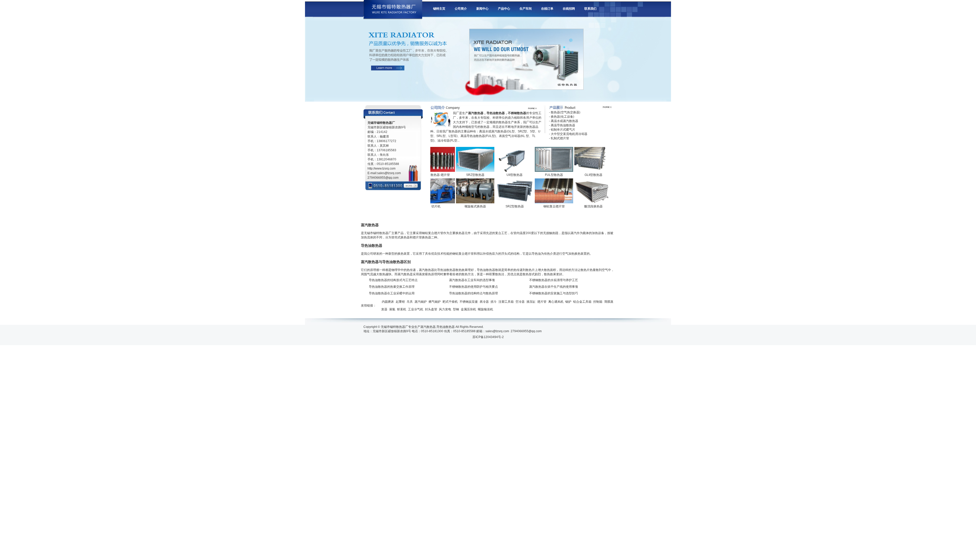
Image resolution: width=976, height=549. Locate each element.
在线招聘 (569, 8)
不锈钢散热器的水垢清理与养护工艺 (553, 280)
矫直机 (401, 309)
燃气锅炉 (435, 301)
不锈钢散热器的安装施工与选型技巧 (553, 293)
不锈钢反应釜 (469, 301)
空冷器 (520, 301)
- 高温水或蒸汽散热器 (563, 121)
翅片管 (541, 301)
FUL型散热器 (541, 175)
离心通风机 (555, 301)
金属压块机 (468, 309)
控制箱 (597, 301)
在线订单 (547, 8)
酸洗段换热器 (580, 206)
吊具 (410, 301)
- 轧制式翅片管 (559, 138)
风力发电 (445, 309)
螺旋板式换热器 (462, 206)
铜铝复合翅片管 (541, 206)
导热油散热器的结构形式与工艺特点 (393, 280)
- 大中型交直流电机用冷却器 (568, 134)
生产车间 (526, 8)
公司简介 (461, 8)
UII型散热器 (502, 175)
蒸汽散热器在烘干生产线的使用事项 (553, 286)
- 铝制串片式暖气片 (562, 129)
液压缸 (531, 301)
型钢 (456, 309)
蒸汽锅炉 (421, 301)
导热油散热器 (445, 327)
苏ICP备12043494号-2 (488, 337)
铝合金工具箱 (582, 301)
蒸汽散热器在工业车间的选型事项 (472, 280)
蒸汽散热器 (428, 327)
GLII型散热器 (580, 175)
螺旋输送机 (485, 309)
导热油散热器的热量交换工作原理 (392, 286)
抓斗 (494, 301)
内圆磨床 (388, 301)
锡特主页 (439, 8)
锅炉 (568, 301)
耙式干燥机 (450, 301)
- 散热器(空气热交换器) (564, 112)
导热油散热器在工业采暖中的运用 (392, 293)
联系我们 (590, 8)
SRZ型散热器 (462, 175)
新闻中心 (482, 8)
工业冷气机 (415, 309)
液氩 (392, 309)
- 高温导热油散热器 (562, 125)
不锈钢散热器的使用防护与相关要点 (473, 286)
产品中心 (504, 8)
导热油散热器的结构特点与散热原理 (473, 293)
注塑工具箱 (506, 301)
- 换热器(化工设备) (561, 116)
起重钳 (400, 301)
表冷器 (484, 301)
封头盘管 (431, 309)
